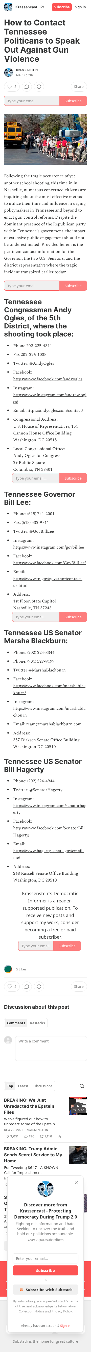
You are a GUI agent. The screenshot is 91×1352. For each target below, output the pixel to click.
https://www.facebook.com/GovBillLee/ (49, 563)
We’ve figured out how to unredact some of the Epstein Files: (29, 1121)
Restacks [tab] (37, 1023)
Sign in (80, 7)
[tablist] (26, 1023)
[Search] (82, 1086)
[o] (78, 1106)
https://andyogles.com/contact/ (54, 410)
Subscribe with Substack (49, 1289)
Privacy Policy (62, 1311)
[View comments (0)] (27, 87)
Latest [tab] (23, 1086)
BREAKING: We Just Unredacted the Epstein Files (29, 1106)
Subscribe (62, 7)
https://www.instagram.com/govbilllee (48, 547)
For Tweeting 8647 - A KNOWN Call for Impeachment (31, 1170)
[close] (76, 1183)
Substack (20, 1341)
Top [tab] (10, 1086)
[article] (45, 1118)
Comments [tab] (16, 1023)
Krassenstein (27, 70)
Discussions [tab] (42, 1086)
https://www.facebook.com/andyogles (47, 379)
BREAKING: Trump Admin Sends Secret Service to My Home (33, 1154)
